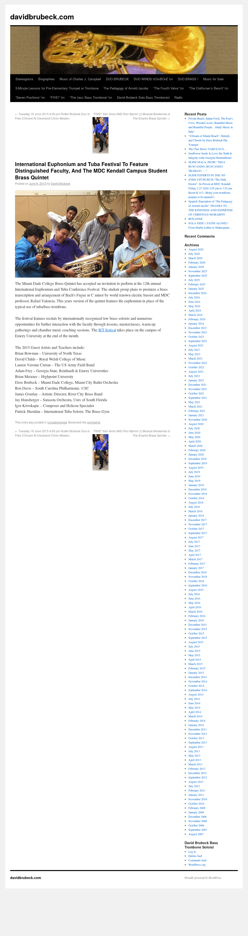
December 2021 (197, 384)
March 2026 (195, 258)
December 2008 (197, 816)
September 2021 (197, 398)
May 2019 (194, 480)
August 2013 (195, 747)
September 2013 (197, 742)
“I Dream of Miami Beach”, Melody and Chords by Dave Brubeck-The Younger (209, 140)
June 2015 (194, 651)
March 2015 (195, 664)
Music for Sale (213, 79)
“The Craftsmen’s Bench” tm (208, 88)
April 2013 (194, 760)
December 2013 (197, 729)
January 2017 (196, 568)
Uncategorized (57, 422)
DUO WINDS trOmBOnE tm (153, 79)
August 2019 (195, 467)
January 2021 (196, 415)
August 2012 (195, 782)
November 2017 (197, 524)
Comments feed (197, 860)
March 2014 (195, 716)
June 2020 (194, 432)
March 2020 (195, 446)
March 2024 (195, 315)
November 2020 (197, 419)
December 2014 (197, 677)
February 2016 (196, 616)
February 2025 (196, 284)
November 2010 (197, 799)
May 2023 (194, 354)
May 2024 (194, 306)
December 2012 (197, 773)
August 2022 (195, 371)
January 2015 (196, 672)
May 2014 (194, 707)
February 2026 (196, 262)
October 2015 (196, 633)
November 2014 (197, 681)
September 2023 (197, 341)
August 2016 (195, 590)
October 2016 (196, 581)
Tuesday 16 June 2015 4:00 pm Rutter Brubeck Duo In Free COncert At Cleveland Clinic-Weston (52, 116)
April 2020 (194, 441)
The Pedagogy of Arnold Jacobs (125, 88)
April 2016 (194, 607)
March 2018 (195, 511)
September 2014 (197, 690)
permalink (93, 422)
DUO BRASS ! (188, 79)
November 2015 (197, 629)
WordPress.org (197, 864)
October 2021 (196, 393)
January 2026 (196, 267)
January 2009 (196, 812)
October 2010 (196, 803)
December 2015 (197, 624)
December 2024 (197, 293)
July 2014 (194, 699)
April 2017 (194, 555)
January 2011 (196, 795)
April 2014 (194, 712)
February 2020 (196, 450)
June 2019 (194, 476)
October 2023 (196, 336)
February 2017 (196, 563)
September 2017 (197, 533)
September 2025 (197, 275)
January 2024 (196, 323)
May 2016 (194, 603)
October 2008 (196, 825)
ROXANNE (195, 219)
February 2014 (196, 720)
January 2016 (196, 620)
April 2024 (194, 310)
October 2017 (196, 528)
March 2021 (195, 406)
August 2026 (195, 249)
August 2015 (195, 642)
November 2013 (197, 734)
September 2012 (197, 777)
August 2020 (195, 424)
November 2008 (197, 821)
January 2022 (196, 380)
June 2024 (194, 302)
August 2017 (195, 537)
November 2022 (197, 363)
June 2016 (194, 598)
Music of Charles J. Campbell (80, 79)
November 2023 (197, 332)
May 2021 (194, 402)
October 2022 (196, 367)
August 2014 (195, 694)
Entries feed (195, 856)
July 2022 (194, 376)
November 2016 (197, 576)
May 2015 (194, 655)
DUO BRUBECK (117, 79)
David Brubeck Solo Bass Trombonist (143, 97)
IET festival (107, 329)
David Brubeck (60, 183)
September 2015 (197, 638)
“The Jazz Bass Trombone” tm (91, 97)
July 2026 (194, 254)
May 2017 (194, 550)
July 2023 (194, 350)
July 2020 (194, 428)
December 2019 (197, 459)
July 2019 (194, 472)
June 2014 (194, 703)
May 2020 (194, 437)
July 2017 (194, 542)
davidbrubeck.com (42, 16)
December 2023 (197, 328)
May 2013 (194, 755)
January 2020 (196, 454)
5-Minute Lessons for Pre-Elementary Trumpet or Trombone (57, 88)
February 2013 (196, 768)
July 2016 (194, 594)
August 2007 (195, 834)
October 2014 (196, 686)
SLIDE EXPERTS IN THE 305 (206, 175)
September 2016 (197, 585)
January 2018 (196, 515)
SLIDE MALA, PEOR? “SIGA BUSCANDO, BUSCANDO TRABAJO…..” (206, 166)
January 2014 (196, 725)
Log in (192, 851)
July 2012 (194, 786)
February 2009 (196, 808)
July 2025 (194, 280)
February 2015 (196, 668)
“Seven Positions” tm (30, 97)
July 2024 (194, 297)
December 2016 (197, 572)
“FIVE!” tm (57, 97)
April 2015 (194, 659)
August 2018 (195, 502)
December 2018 (197, 489)
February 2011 (196, 790)
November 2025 (197, 271)
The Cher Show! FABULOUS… (207, 149)
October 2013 (196, 738)
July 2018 (194, 507)
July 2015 (194, 646)
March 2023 (195, 358)
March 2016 (195, 611)
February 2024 (196, 319)
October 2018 (196, 498)
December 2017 (197, 520)
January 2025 (196, 288)
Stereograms (24, 79)
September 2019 (197, 463)
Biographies (46, 79)
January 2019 (196, 485)
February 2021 (196, 411)
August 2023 (195, 345)
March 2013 (195, 764)
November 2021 (197, 389)
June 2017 (194, 546)
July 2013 (194, 751)
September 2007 (197, 830)
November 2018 (197, 494)
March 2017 (195, 559)
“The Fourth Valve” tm (168, 88)
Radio (178, 97)
